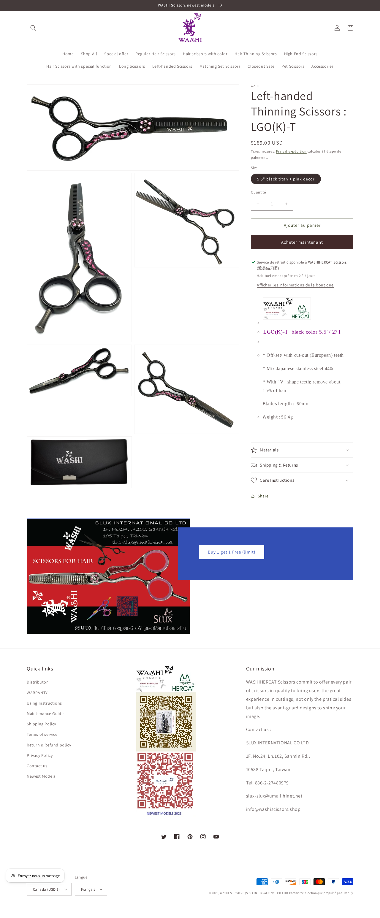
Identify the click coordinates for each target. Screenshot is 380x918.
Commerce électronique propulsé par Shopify (321, 893)
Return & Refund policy (49, 745)
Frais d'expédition (291, 151)
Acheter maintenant (302, 242)
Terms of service (42, 734)
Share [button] (263, 496)
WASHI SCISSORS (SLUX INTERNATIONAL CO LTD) (254, 893)
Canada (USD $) (46, 889)
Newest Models (41, 776)
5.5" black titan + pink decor (286, 179)
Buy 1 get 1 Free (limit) (231, 552)
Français (88, 889)
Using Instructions (44, 703)
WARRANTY (37, 692)
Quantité (258, 192)
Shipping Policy (41, 724)
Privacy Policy (40, 755)
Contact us (37, 765)
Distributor (37, 682)
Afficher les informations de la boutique (295, 285)
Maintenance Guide (45, 713)
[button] (33, 27)
